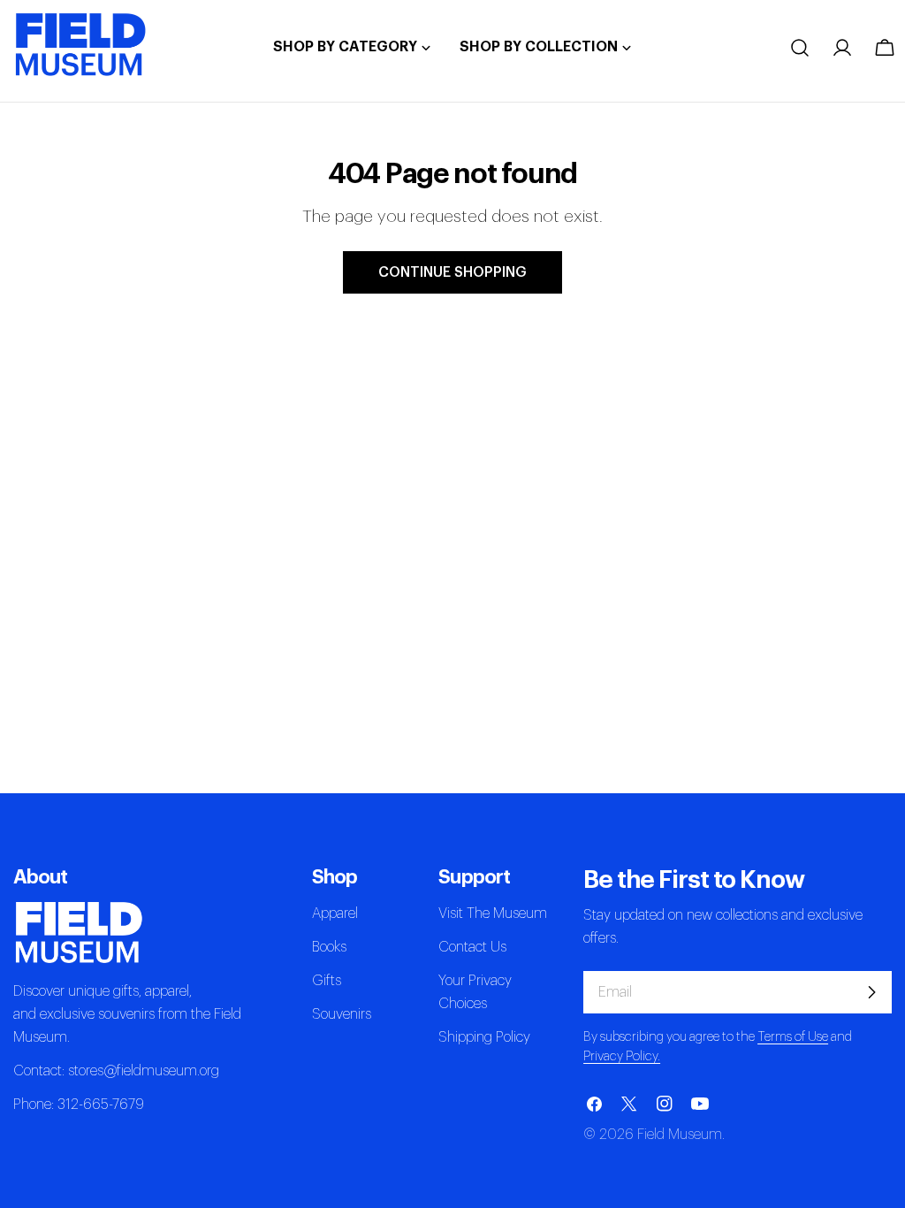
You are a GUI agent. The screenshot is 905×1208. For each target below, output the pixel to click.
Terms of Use (792, 1037)
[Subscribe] (871, 992)
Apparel (335, 913)
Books (329, 947)
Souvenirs (341, 1014)
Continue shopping (452, 272)
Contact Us (472, 947)
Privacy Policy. (621, 1056)
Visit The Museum (492, 913)
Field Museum (679, 1135)
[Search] (800, 47)
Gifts (326, 981)
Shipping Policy (484, 1037)
